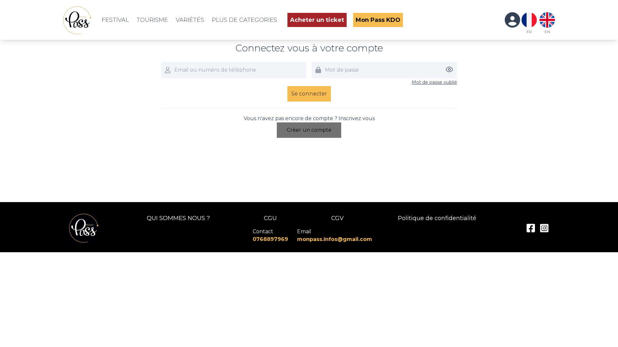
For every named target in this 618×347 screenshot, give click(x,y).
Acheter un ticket (317, 19)
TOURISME (152, 19)
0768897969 (270, 239)
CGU (270, 218)
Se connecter (309, 94)
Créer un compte (309, 130)
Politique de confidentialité (437, 218)
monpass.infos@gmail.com (334, 239)
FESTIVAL (115, 19)
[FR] (529, 20)
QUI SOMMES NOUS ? (178, 218)
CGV (337, 218)
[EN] (547, 20)
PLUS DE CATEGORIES (244, 19)
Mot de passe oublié (434, 82)
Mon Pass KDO (378, 19)
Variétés (190, 19)
